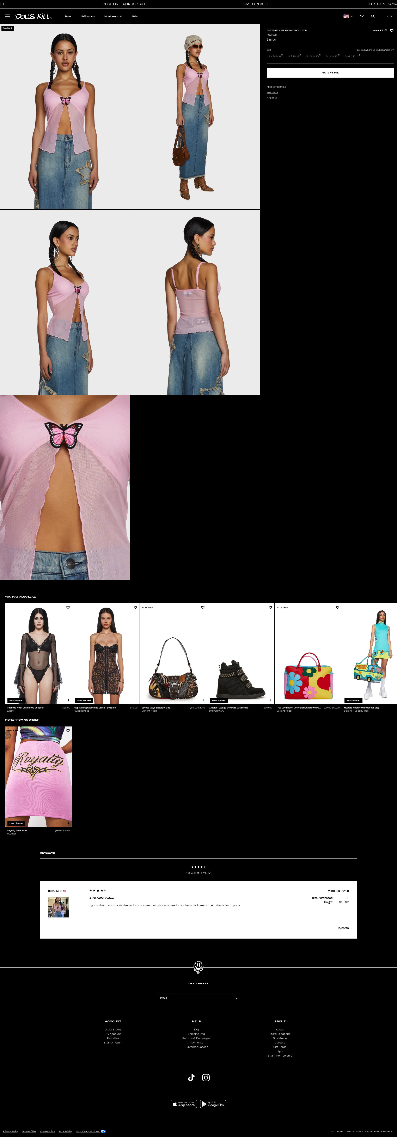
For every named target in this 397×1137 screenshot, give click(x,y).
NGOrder (272, 35)
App (279, 1051)
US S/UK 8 (293, 56)
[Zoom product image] (65, 116)
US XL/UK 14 (350, 56)
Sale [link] (135, 16)
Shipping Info (196, 1034)
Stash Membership (280, 1055)
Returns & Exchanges (196, 1038)
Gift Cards (279, 1047)
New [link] (68, 16)
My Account (113, 1034)
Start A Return (113, 1042)
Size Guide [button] (272, 93)
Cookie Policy (47, 1131)
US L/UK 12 (331, 56)
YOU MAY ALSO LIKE (20, 596)
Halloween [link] (87, 16)
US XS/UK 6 (274, 56)
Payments (196, 1042)
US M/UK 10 (312, 56)
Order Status (113, 1029)
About (280, 1029)
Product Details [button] (276, 87)
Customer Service (196, 1047)
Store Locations (280, 1034)
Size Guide (280, 1038)
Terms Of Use (29, 1131)
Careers (280, 1042)
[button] (123, 4)
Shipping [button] (272, 98)
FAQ (196, 1029)
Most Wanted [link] (113, 16)
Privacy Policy (10, 1131)
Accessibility (65, 1131)
